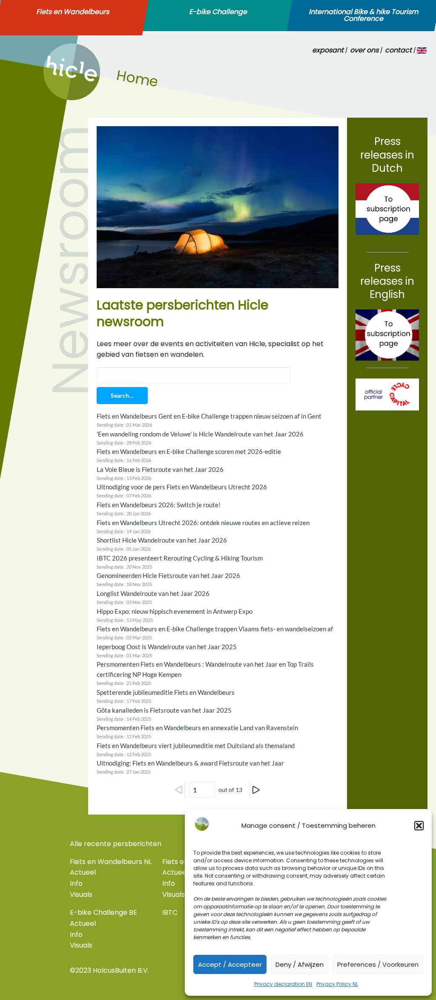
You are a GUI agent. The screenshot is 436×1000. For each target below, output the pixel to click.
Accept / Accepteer (230, 964)
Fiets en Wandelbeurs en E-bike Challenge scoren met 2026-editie (189, 451)
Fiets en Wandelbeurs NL (111, 862)
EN (422, 50)
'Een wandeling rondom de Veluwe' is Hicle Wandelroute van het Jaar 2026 (200, 434)
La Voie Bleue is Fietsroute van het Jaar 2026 (160, 469)
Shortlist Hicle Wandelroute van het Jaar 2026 (162, 540)
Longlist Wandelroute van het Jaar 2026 (153, 593)
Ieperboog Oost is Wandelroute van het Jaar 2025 (167, 646)
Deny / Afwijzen (299, 964)
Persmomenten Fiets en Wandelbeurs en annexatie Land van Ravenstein (197, 727)
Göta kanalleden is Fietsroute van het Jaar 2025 (164, 710)
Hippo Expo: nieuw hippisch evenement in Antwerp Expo (174, 611)
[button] (419, 825)
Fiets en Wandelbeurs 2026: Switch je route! (159, 505)
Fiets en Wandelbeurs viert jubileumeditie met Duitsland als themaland (196, 745)
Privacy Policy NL (337, 984)
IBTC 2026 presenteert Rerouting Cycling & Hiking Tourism (180, 558)
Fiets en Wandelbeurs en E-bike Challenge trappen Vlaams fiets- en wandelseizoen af (215, 629)
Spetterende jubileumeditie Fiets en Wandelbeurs (166, 692)
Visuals (81, 894)
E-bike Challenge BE (103, 912)
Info (76, 883)
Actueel (83, 872)
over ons (364, 50)
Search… (122, 395)
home (53, 97)
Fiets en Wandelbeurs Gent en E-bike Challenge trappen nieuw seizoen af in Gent (209, 416)
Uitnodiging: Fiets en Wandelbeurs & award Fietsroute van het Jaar (190, 763)
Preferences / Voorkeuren (378, 964)
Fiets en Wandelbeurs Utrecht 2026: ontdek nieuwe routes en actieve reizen (203, 522)
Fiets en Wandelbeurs (72, 12)
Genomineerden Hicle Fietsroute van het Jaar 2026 (168, 575)
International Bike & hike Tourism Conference (363, 15)
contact (398, 50)
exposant (328, 50)
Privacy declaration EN (283, 984)
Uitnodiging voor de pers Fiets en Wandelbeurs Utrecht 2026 (182, 487)
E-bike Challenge (218, 12)
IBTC (170, 912)
